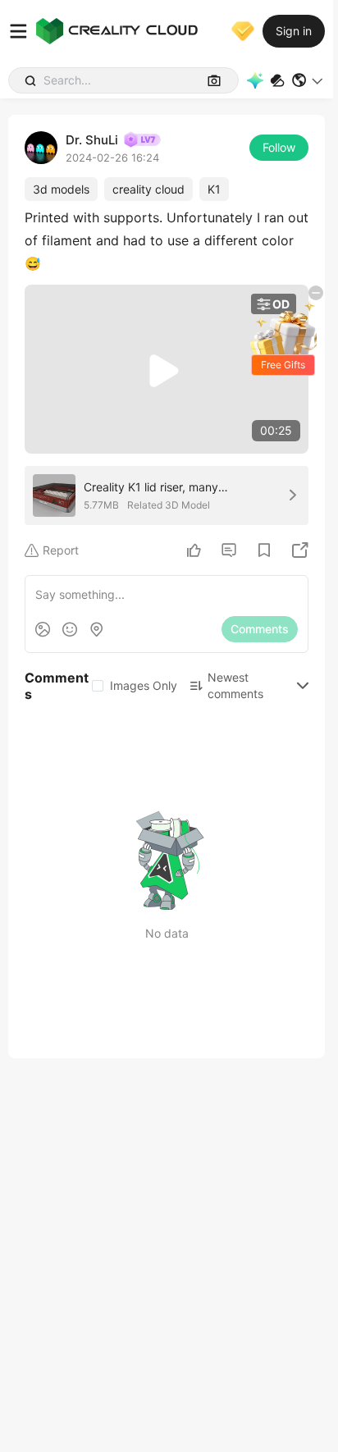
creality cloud (148, 189)
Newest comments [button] (235, 685)
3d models (61, 189)
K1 (214, 189)
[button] (308, 80)
